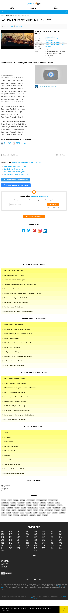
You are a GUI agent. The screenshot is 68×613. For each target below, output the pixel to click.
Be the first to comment (34, 216)
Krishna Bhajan (53, 500)
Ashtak (16, 500)
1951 (43, 534)
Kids (64, 507)
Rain (22, 512)
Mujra (29, 510)
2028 (35, 550)
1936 (52, 531)
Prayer (9, 512)
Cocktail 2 (7, 460)
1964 (18, 537)
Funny (17, 507)
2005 (27, 545)
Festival (60, 505)
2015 (43, 547)
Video (12, 26)
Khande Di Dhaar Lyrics (18, 356)
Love (9, 510)
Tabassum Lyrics (14, 280)
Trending (55, 9)
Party (41, 510)
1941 (27, 533)
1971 (10, 539)
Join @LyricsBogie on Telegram (17, 179)
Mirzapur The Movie (11, 446)
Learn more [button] (5, 610)
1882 (2, 531)
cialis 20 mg (3, 521)
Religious (29, 512)
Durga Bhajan (31, 500)
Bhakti (4, 500)
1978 (2, 541)
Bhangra (36, 502)
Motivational (22, 510)
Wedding (16, 515)
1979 (10, 541)
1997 (27, 544)
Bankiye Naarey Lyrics (18, 334)
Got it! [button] (64, 609)
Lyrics (7, 26)
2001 (60, 544)
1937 (60, 531)
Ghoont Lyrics (16, 397)
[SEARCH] (66, 12)
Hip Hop (42, 507)
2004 (19, 545)
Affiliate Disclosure (6, 568)
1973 (27, 539)
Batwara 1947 (9, 442)
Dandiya (13, 505)
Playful (57, 510)
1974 (35, 539)
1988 (18, 542)
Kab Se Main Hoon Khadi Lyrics (15, 166)
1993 (60, 542)
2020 (18, 548)
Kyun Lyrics (12, 347)
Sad (49, 512)
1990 (35, 542)
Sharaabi (62, 512)
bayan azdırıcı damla (16, 521)
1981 (27, 541)
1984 (52, 541)
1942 (35, 533)
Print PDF (7, 143)
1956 (18, 536)
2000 (52, 544)
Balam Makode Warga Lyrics (19, 415)
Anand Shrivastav (50, 42)
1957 (27, 536)
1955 (10, 536)
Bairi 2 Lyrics (14, 392)
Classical (51, 502)
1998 (35, 544)
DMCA (3, 564)
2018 (2, 548)
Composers (4, 488)
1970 (2, 539)
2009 (60, 545)
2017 (60, 547)
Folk (3, 507)
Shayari (4, 515)
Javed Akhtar (49, 40)
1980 (18, 541)
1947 (10, 534)
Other (35, 510)
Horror (49, 507)
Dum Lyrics (12, 289)
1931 (10, 531)
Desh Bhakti (21, 505)
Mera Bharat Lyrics (14, 275)
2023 (43, 548)
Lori (3, 510)
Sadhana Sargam (56, 39)
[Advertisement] (34, 248)
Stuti (39, 515)
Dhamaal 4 (7, 455)
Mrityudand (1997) (50, 37)
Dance (58, 502)
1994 (2, 544)
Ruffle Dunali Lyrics (15, 406)
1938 (2, 533)
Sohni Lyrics (13, 324)
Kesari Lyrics (15, 401)
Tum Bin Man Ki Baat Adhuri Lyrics (16, 174)
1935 (43, 531)
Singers (3, 486)
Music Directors (5, 485)
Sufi (10, 515)
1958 (35, 536)
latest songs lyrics (39, 196)
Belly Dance (5, 505)
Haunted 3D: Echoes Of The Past (15, 469)
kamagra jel (31, 521)
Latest (12, 9)
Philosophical (49, 510)
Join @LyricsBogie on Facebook (17, 185)
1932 (18, 531)
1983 (43, 541)
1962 (2, 537)
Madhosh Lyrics (16, 302)
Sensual (55, 512)
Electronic (43, 505)
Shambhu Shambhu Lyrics (20, 388)
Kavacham (21, 502)
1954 (2, 536)
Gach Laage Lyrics (16, 410)
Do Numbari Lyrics (17, 329)
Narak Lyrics (11, 338)
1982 (35, 541)
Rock (36, 512)
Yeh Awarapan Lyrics (15, 298)
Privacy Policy (5, 563)
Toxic (6, 432)
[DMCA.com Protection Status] (6, 574)
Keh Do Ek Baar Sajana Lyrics (14, 172)
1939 (10, 533)
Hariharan (48, 39)
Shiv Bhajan (25, 515)
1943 (43, 533)
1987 (10, 542)
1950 (35, 534)
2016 (52, 547)
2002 (2, 545)
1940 (18, 533)
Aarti (10, 500)
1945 (60, 533)
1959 (43, 536)
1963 (10, 537)
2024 (52, 548)
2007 (43, 545)
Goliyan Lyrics (14, 352)
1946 (2, 534)
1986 (2, 542)
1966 (35, 537)
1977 (60, 539)
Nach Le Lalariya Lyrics (18, 311)
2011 (10, 547)
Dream (35, 505)
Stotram (33, 515)
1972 (18, 539)
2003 (10, 545)
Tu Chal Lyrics (14, 307)
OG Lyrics (15, 419)
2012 (18, 547)
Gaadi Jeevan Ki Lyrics (15, 383)
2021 (27, 548)
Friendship (10, 507)
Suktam (45, 515)
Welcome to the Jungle (12, 464)
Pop (3, 512)
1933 (27, 531)
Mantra (29, 502)
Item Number (57, 507)
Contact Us (4, 566)
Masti (14, 510)
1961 (60, 536)
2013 (27, 547)
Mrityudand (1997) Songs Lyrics (26, 163)
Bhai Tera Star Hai (10, 451)
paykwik (25, 521)
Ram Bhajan (5, 502)
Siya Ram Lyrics (13, 271)
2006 (35, 545)
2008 (52, 545)
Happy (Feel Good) (33, 507)
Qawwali (16, 512)
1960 (52, 536)
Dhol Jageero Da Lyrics (17, 343)
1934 (35, 531)
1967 (43, 537)
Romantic (48, 46)
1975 (43, 539)
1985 (60, 541)
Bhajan (23, 500)
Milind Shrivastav (60, 42)
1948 (18, 534)
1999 (43, 544)
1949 (27, 534)
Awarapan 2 (8, 437)
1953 (60, 534)
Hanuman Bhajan (42, 500)
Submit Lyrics (4, 560)
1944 (52, 533)
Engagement (52, 505)
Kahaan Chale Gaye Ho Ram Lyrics (22, 293)
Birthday (43, 502)
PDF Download (21, 143)
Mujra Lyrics (14, 379)
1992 (52, 542)
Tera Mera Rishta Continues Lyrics (20, 284)
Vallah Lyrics (14, 365)
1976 (52, 539)
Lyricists (3, 490)
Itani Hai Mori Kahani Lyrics (13, 169)
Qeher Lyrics (14, 361)
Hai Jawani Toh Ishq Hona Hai (14, 473)
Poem (63, 510)
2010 (2, 547)
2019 (10, 548)
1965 (27, 537)
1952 (52, 534)
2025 (60, 548)
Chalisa (13, 502)
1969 (60, 537)
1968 (52, 537)
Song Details (18, 26)
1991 (43, 542)
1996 (18, 544)
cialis (8, 521)
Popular (33, 9)
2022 (35, 548)
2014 (35, 547)
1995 (10, 544)
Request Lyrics (5, 561)
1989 (27, 542)
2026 (2, 550)
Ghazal (24, 507)
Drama (29, 505)
